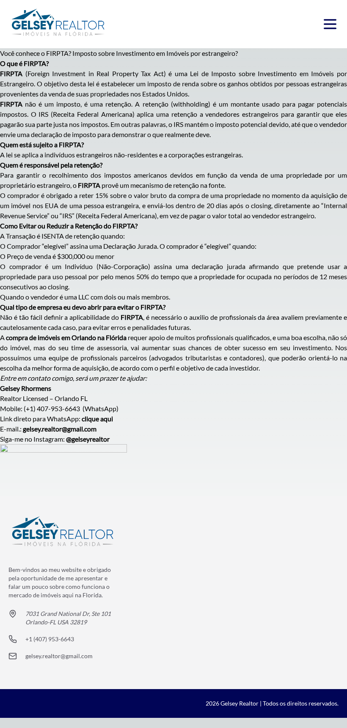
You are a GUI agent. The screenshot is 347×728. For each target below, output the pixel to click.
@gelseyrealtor (88, 439)
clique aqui (97, 419)
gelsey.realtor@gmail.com (59, 429)
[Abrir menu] (330, 24)
